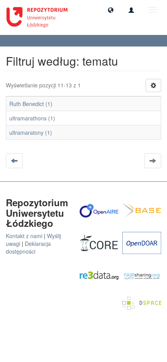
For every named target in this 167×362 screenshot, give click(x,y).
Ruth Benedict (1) (30, 104)
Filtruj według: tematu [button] (35, 40)
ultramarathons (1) (32, 118)
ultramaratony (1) (30, 132)
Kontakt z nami (24, 236)
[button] (111, 9)
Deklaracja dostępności (28, 247)
